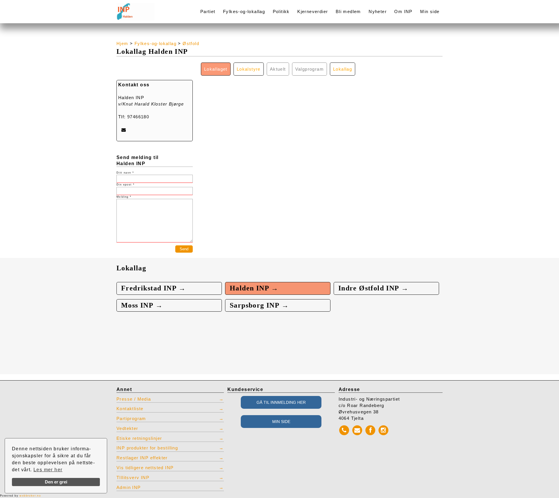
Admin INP (128, 487)
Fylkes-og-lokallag (244, 11)
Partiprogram (131, 418)
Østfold (191, 43)
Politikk (281, 11)
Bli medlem (348, 11)
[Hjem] (149, 8)
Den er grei (56, 482)
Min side (429, 11)
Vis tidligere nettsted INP (145, 467)
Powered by (20, 495)
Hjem (122, 43)
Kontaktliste (130, 408)
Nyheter (378, 11)
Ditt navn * (125, 172)
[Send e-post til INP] (123, 129)
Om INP (403, 11)
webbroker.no (30, 495)
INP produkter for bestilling (147, 448)
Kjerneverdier (312, 11)
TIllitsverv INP (132, 477)
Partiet (207, 11)
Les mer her (47, 469)
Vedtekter (127, 428)
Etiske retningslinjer (139, 438)
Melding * (124, 196)
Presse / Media (133, 399)
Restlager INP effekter (142, 458)
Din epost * (125, 184)
